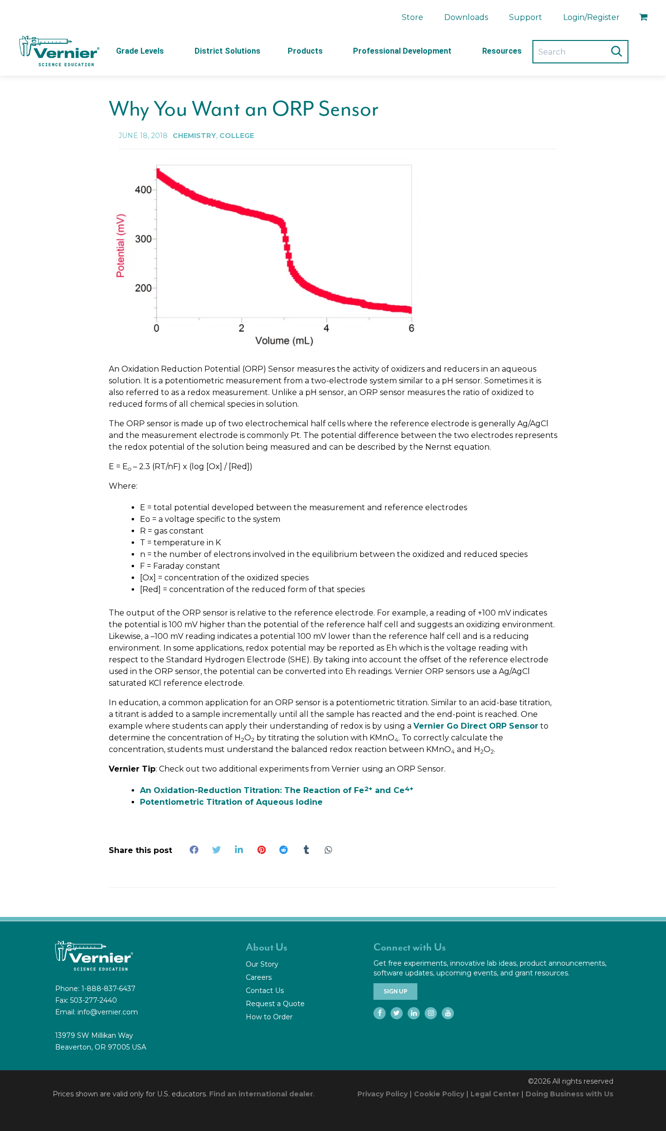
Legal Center (494, 1094)
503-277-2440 (93, 1000)
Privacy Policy (382, 1094)
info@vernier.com (108, 1012)
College (236, 135)
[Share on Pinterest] (261, 849)
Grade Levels (140, 51)
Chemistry (194, 135)
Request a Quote (275, 1003)
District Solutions (227, 51)
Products (305, 51)
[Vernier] (58, 51)
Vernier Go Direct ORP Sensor (475, 726)
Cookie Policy (439, 1094)
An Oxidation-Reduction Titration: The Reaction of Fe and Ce (276, 790)
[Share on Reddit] (284, 849)
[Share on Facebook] (194, 849)
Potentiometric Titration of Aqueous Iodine (231, 802)
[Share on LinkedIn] (239, 849)
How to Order (269, 1016)
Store (412, 17)
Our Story (262, 964)
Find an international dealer (261, 1094)
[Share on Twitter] (216, 849)
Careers (259, 977)
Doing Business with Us (569, 1094)
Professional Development (402, 51)
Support (525, 17)
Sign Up (395, 991)
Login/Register (591, 17)
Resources (502, 51)
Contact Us (265, 990)
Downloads (466, 17)
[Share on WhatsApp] (328, 849)
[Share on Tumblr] (306, 849)
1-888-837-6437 (108, 988)
